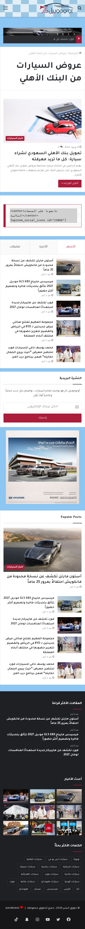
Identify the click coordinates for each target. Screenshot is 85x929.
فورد (12, 881)
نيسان (37, 889)
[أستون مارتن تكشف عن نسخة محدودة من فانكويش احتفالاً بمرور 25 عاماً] (68, 267)
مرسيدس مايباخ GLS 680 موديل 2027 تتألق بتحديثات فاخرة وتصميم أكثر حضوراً (29, 286)
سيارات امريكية (71, 867)
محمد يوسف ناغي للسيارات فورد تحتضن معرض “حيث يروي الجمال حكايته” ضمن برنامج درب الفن (29, 352)
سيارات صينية (27, 867)
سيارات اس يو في (58, 859)
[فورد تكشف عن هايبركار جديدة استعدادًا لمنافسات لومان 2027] (68, 309)
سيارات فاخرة (72, 874)
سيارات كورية (72, 881)
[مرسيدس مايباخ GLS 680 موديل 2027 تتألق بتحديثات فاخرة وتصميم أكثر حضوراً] (68, 288)
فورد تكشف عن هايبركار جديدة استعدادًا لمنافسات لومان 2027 (37, 39)
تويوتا (76, 859)
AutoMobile (12, 908)
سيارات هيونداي (50, 881)
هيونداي (23, 889)
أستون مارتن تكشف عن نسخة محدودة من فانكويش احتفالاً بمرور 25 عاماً (29, 265)
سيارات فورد (51, 874)
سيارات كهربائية (30, 874)
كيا (77, 889)
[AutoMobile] (56, 8)
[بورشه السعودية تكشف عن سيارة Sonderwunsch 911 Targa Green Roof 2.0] (15, 828)
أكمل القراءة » (69, 183)
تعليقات (15, 246)
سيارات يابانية (28, 881)
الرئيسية (74, 53)
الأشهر (70, 246)
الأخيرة (43, 246)
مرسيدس (52, 889)
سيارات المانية (34, 859)
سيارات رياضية (49, 867)
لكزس (67, 889)
